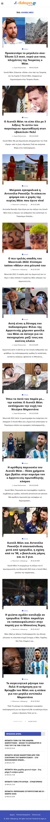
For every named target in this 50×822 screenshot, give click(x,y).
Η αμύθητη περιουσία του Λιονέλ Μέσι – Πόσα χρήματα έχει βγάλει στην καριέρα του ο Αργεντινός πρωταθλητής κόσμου (25, 474)
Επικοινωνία (36, 815)
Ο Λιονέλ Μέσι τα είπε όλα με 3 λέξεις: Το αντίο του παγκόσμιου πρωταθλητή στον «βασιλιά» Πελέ (25, 127)
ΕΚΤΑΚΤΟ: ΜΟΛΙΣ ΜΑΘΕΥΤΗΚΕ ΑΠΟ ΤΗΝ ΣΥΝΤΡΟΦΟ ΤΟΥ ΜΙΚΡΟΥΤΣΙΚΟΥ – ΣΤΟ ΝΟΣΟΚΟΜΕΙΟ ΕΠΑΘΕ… (22, 757)
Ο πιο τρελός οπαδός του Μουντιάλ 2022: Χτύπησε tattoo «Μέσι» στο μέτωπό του (25, 262)
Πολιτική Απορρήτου (23, 815)
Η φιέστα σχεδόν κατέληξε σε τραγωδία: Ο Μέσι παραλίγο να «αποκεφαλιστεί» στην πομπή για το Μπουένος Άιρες (25, 620)
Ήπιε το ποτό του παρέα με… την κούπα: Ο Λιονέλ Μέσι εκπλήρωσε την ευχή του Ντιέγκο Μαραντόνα (25, 404)
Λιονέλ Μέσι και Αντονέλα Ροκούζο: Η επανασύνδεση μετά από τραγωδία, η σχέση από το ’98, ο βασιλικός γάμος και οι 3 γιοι (25, 549)
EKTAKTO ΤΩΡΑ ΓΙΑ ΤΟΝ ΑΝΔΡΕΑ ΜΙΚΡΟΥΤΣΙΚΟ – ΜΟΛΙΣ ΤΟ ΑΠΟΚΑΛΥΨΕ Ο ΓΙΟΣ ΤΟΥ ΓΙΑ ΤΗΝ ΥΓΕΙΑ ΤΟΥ (23, 743)
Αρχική (12, 815)
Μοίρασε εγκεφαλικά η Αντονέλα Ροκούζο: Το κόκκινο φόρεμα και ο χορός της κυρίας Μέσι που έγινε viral (25, 195)
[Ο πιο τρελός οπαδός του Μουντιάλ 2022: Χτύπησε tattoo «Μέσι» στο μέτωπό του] (25, 238)
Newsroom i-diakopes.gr (19, 204)
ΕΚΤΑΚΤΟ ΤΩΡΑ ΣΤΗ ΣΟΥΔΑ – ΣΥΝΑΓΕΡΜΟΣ (23, 781)
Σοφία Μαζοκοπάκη (20, 67)
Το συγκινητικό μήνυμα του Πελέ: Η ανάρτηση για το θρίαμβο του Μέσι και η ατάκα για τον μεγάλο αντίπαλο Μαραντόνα (25, 690)
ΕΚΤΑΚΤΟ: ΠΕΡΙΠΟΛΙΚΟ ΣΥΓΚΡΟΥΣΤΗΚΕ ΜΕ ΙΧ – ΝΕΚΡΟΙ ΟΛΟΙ (25, 792)
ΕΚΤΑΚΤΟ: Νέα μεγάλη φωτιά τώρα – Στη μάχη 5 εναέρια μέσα (23, 770)
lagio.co (43, 819)
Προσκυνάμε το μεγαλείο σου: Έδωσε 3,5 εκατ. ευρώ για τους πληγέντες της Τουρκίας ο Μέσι (25, 58)
